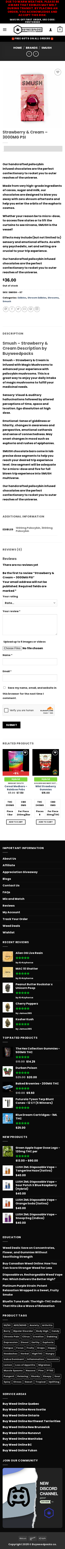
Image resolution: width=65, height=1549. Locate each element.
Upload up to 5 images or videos (24, 641)
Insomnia (53, 1359)
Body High (42, 1331)
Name (7, 655)
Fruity (30, 1347)
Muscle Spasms (13, 1370)
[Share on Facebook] (12, 309)
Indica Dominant (14, 1359)
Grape (41, 1347)
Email (7, 671)
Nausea (30, 1370)
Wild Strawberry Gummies (45, 788)
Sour (57, 1376)
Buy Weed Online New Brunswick (26, 1427)
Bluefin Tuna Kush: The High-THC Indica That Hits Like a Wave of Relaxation (32, 1303)
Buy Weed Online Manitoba (22, 1439)
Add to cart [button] (16, 822)
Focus (20, 1347)
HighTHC (37, 1353)
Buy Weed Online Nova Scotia (24, 1410)
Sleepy (47, 1376)
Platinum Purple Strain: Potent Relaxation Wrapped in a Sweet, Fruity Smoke (31, 1290)
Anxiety (34, 1325)
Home (17, 48)
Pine (41, 1370)
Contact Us (11, 885)
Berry (7, 1331)
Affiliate (9, 865)
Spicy (7, 1381)
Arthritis (47, 1325)
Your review (11, 611)
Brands (32, 48)
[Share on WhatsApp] (6, 309)
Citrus (26, 1336)
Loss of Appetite (25, 1364)
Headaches (11, 1353)
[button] (5, 29)
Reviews (9, 906)
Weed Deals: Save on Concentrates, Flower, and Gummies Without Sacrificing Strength (29, 1252)
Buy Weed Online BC (17, 1445)
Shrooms (53, 297)
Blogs (7, 879)
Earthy (36, 1342)
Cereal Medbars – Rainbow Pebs (16, 788)
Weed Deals (11, 926)
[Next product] (29, 54)
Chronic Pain (11, 1336)
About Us (9, 859)
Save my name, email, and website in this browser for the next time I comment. (30, 693)
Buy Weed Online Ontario (21, 1415)
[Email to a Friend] (24, 309)
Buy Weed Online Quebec (21, 1404)
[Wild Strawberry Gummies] (45, 762)
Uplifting (54, 1381)
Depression (11, 1342)
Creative (38, 1336)
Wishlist (9, 932)
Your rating (10, 596)
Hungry (50, 1353)
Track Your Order (15, 919)
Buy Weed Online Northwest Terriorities (31, 1421)
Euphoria (48, 1342)
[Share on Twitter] (18, 309)
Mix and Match (13, 899)
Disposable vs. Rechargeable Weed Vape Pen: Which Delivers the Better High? (32, 1277)
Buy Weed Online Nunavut (22, 1433)
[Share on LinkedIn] (37, 309)
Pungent (9, 1376)
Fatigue (8, 1347)
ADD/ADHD (20, 1325)
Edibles (22, 297)
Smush (46, 48)
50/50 (7, 1325)
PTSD (50, 1370)
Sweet (28, 1381)
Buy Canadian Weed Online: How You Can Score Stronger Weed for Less (30, 1265)
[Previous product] (35, 54)
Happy (52, 1347)
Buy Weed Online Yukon (20, 1450)
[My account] (50, 29)
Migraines (44, 1364)
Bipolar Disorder (23, 1331)
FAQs (6, 892)
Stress (17, 1381)
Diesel (24, 1342)
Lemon (8, 1364)
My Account (11, 912)
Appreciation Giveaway (20, 872)
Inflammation (35, 1359)
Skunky (35, 1376)
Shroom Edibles (37, 297)
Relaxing (22, 1376)
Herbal (25, 1353)
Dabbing (52, 1336)
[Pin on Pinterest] (31, 309)
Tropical (41, 1381)
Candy (55, 1331)
